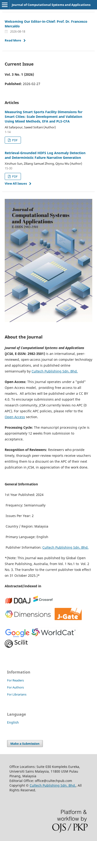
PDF (14, 140)
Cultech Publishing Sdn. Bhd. (55, 371)
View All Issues (16, 183)
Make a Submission (25, 743)
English (13, 722)
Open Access (15, 417)
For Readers (15, 680)
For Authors (15, 687)
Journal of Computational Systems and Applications (51, 5)
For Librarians (16, 694)
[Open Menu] (4, 4)
